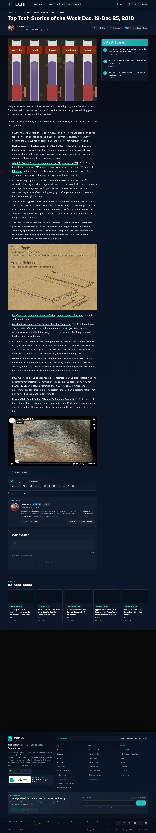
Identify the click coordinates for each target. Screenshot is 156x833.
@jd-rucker (24, 507)
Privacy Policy (87, 830)
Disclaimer (110, 830)
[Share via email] (68, 486)
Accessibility (139, 830)
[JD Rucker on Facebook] (36, 521)
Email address (86, 798)
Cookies (102, 830)
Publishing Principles (129, 739)
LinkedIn (17, 486)
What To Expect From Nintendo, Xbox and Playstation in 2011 (45, 163)
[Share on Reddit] (54, 486)
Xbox (24, 473)
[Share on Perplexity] (49, 486)
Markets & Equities (16, 606)
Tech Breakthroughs (74, 606)
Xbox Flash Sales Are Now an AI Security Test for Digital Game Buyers (49, 612)
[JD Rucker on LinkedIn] (27, 521)
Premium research (17, 810)
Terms (95, 830)
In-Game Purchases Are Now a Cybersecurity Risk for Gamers (77, 612)
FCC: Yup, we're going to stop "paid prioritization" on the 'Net (45, 378)
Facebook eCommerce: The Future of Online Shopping (41, 324)
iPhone (16, 473)
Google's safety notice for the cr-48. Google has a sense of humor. (47, 315)
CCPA (130, 830)
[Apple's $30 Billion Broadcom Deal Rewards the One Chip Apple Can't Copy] (21, 596)
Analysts (60, 4)
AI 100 (68, 4)
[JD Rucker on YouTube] (31, 521)
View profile (72, 521)
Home (10, 12)
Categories (38, 4)
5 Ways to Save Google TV (26, 132)
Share (104, 28)
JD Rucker (20, 27)
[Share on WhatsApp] (59, 486)
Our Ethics (142, 739)
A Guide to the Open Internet (27, 341)
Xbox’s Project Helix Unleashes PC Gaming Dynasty (133, 612)
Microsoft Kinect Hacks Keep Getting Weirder (36, 358)
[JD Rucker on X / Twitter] (23, 521)
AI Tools (76, 4)
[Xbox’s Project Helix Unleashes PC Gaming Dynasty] (135, 596)
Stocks (51, 4)
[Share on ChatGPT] (45, 486)
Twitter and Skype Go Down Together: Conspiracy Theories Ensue (47, 201)
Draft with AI (34, 481)
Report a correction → (30, 493)
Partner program (32, 810)
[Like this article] (94, 28)
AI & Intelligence (44, 606)
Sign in (144, 4)
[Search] (136, 4)
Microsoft (17, 171)
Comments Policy (121, 830)
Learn (121, 4)
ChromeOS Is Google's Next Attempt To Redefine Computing (44, 399)
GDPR (146, 830)
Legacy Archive (19, 12)
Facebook (36, 486)
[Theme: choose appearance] (130, 4)
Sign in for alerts (86, 521)
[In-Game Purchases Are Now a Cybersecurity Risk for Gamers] (78, 596)
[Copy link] (64, 486)
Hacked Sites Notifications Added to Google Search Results (44, 146)
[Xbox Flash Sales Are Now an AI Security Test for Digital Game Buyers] (49, 596)
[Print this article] (73, 486)
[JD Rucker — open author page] (11, 28)
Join (142, 803)
